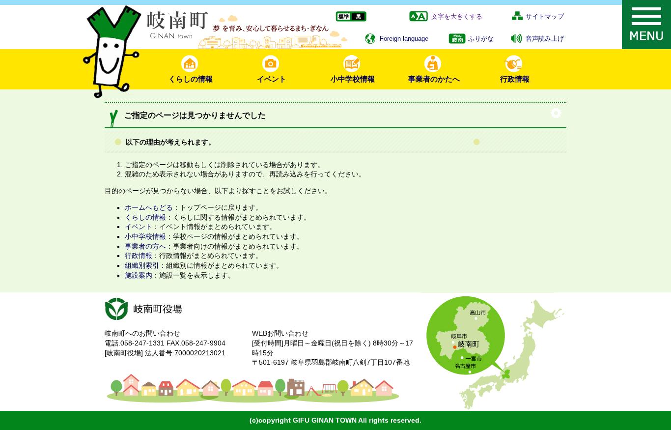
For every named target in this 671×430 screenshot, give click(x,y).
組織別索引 (142, 265)
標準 (343, 17)
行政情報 (515, 79)
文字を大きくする (456, 16)
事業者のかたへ (434, 79)
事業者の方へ (145, 246)
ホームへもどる (149, 207)
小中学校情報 (353, 79)
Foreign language (404, 38)
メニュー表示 (646, 24)
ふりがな (481, 38)
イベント (271, 79)
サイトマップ (545, 16)
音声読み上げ (545, 38)
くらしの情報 (190, 79)
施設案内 (138, 275)
